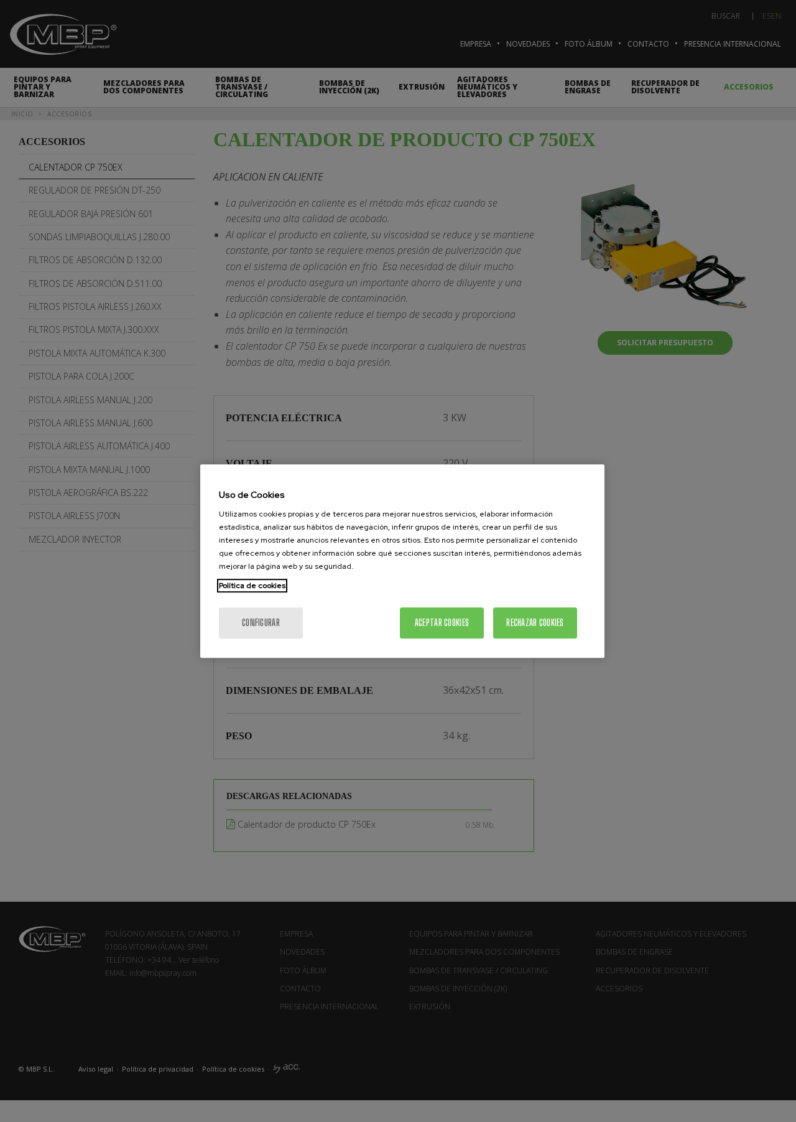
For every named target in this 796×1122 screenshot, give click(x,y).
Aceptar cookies (442, 622)
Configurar (261, 622)
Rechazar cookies (534, 622)
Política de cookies (252, 586)
